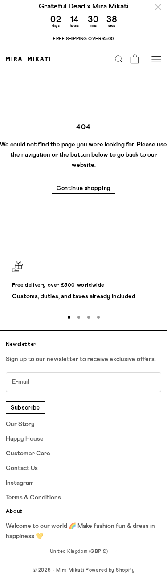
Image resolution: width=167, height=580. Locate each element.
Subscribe (25, 408)
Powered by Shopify (110, 570)
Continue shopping (83, 188)
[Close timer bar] (158, 7)
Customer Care (28, 453)
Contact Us (22, 468)
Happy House (25, 439)
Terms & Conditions (33, 498)
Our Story (20, 424)
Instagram (20, 483)
